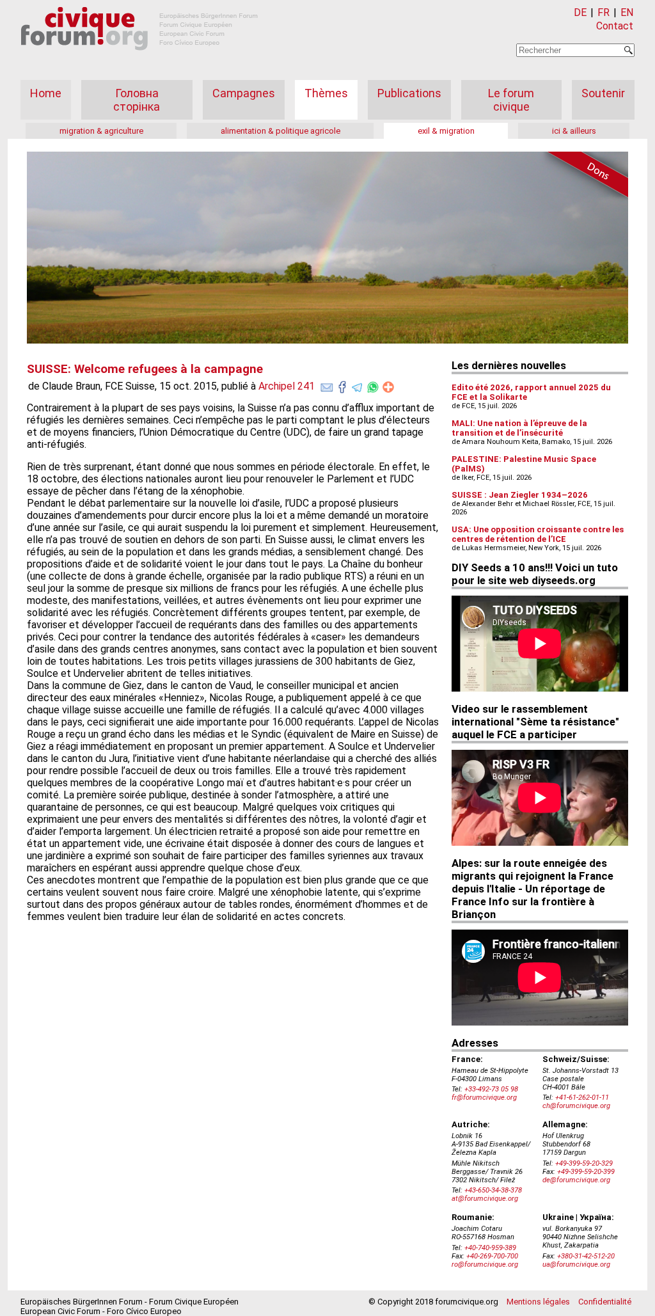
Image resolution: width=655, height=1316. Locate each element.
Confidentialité (604, 1301)
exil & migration (446, 131)
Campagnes (243, 93)
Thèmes (326, 93)
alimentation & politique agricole (280, 131)
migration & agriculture (101, 131)
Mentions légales (538, 1301)
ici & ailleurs (574, 131)
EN (626, 12)
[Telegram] (357, 384)
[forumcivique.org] (139, 60)
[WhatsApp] (373, 384)
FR (603, 12)
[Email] (327, 384)
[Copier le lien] (388, 387)
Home (45, 93)
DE (580, 12)
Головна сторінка (136, 99)
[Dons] (583, 177)
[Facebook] (342, 384)
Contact (614, 26)
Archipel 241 (286, 386)
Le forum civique (511, 99)
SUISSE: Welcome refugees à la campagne (145, 369)
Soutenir (603, 93)
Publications (409, 93)
